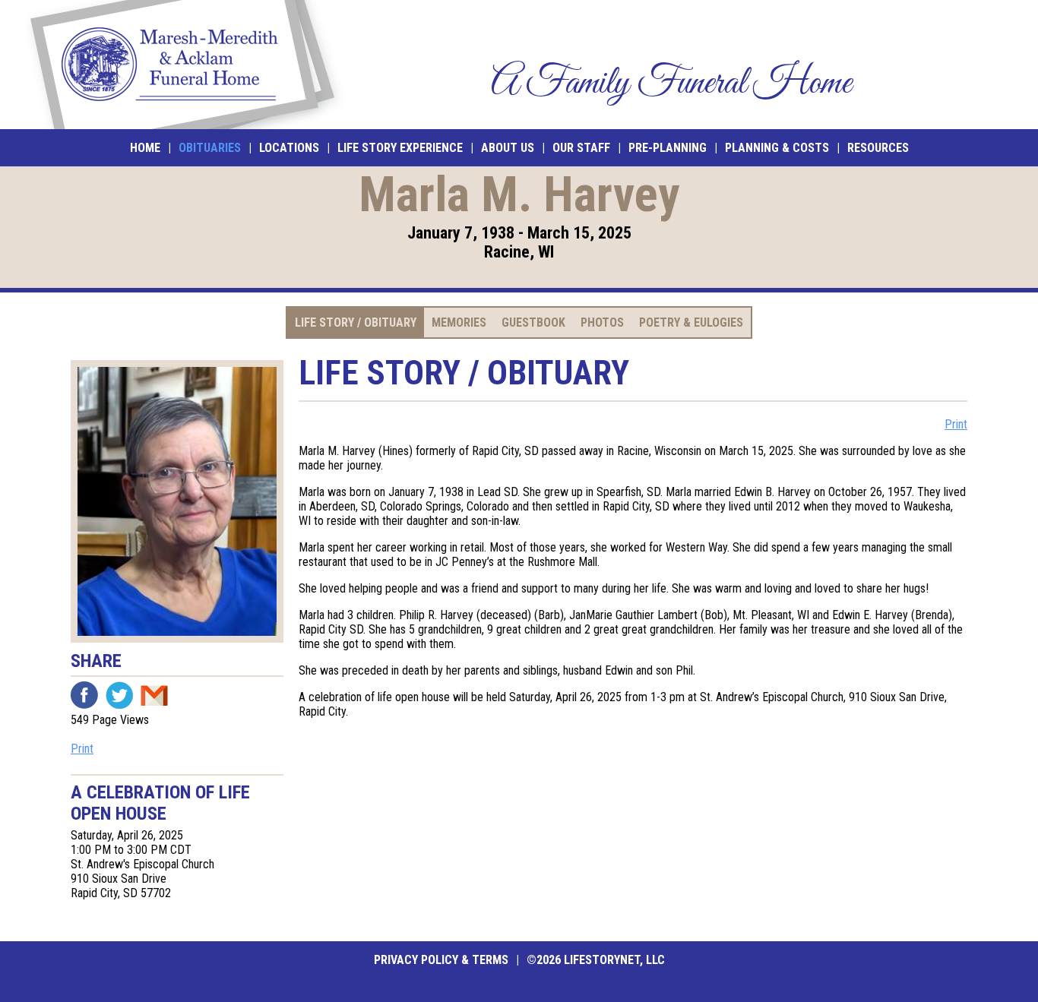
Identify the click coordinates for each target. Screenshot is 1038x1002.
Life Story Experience (400, 148)
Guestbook (533, 322)
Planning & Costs (777, 148)
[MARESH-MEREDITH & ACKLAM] (182, 64)
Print (82, 748)
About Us (507, 148)
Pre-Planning (667, 148)
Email (154, 695)
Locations (289, 148)
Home (145, 148)
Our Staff (581, 148)
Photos (602, 322)
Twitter (119, 695)
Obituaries (210, 148)
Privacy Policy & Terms (441, 960)
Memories (459, 322)
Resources (878, 148)
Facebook (84, 695)
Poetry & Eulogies (691, 322)
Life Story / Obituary (355, 322)
